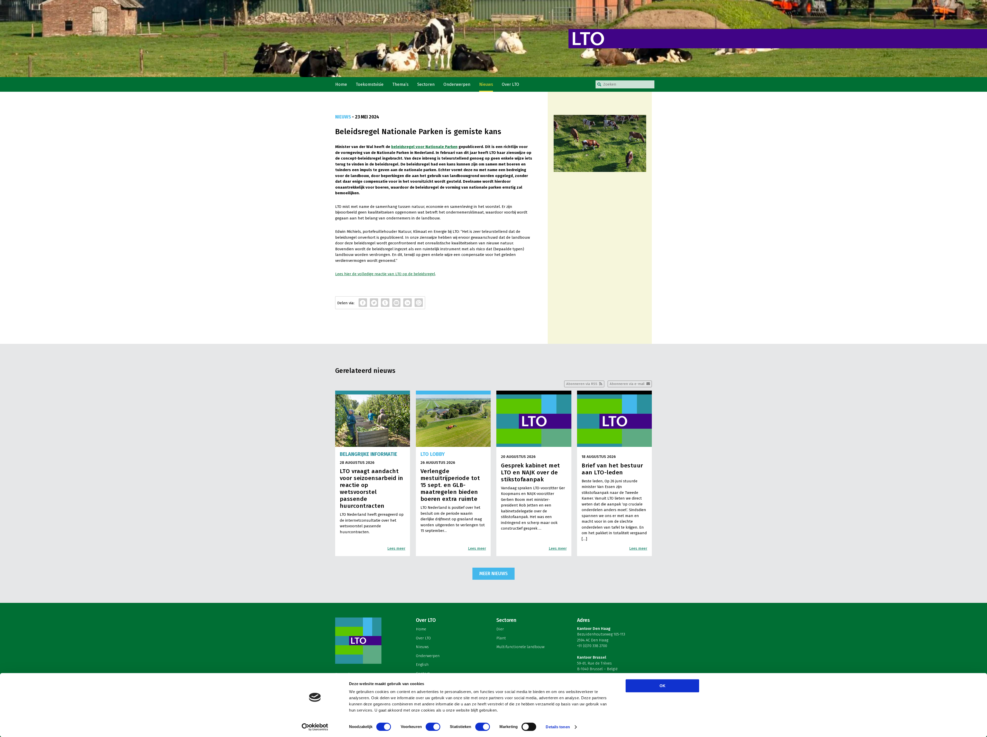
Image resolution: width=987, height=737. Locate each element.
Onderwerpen (456, 84)
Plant (501, 638)
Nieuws (486, 84)
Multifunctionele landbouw (520, 646)
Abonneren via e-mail (627, 384)
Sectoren (426, 84)
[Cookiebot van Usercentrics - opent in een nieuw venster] (315, 727)
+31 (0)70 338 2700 (592, 645)
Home (341, 84)
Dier (500, 629)
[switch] (433, 727)
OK (662, 686)
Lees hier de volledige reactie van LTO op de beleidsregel (385, 274)
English (422, 664)
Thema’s (400, 84)
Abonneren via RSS (581, 384)
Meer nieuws (493, 573)
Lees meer (396, 548)
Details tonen (558, 727)
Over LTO (510, 84)
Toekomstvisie (369, 84)
